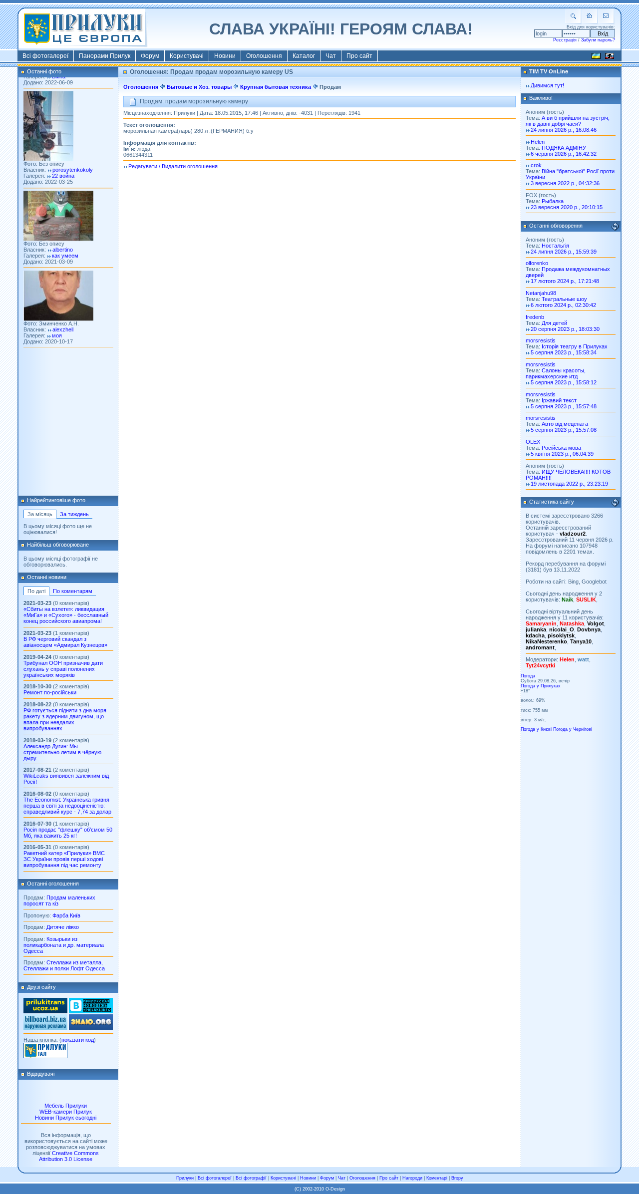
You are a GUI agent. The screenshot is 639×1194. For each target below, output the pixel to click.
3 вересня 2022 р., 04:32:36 (565, 183)
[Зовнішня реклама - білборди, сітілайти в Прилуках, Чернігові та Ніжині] (45, 1028)
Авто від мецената (565, 424)
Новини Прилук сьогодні (65, 1118)
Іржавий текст (559, 400)
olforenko (537, 263)
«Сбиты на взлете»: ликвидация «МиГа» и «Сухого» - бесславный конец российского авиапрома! (65, 615)
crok (536, 165)
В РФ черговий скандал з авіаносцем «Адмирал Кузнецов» (65, 642)
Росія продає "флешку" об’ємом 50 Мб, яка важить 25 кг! (67, 833)
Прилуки (185, 1178)
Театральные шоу (564, 299)
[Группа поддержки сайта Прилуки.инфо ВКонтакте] (91, 1011)
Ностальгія (555, 246)
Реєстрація (565, 39)
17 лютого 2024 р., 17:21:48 (565, 281)
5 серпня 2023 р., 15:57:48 (564, 406)
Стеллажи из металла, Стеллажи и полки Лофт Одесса (64, 965)
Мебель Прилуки (65, 1106)
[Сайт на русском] (609, 57)
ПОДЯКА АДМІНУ (564, 148)
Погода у (541, 685)
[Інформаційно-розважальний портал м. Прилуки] (45, 1056)
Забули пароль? (598, 39)
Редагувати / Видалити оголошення (173, 166)
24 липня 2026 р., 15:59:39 (564, 252)
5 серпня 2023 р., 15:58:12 (564, 382)
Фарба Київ (66, 915)
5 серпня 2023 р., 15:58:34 (564, 352)
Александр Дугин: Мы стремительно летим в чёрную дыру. (62, 752)
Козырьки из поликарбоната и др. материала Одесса (63, 945)
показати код (77, 1040)
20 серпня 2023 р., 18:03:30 (565, 329)
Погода (528, 675)
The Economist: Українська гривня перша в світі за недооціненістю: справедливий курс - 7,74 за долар (67, 806)
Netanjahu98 (541, 293)
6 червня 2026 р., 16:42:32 (564, 154)
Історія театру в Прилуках (575, 346)
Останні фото (44, 71)
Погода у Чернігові (572, 729)
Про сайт (359, 55)
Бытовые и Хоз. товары (199, 87)
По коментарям (72, 591)
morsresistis (541, 340)
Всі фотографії (251, 1178)
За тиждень (74, 514)
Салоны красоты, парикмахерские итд (556, 373)
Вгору (457, 1178)
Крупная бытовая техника (275, 87)
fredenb (535, 317)
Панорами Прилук (104, 55)
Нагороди (412, 1178)
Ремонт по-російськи (49, 692)
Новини (225, 55)
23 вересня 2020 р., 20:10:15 (567, 207)
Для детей (554, 323)
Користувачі (187, 55)
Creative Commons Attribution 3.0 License (69, 1156)
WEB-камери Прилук (65, 1112)
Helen (538, 142)
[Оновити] (615, 227)
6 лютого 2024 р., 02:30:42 (563, 305)
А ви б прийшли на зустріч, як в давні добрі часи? (568, 121)
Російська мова (561, 448)
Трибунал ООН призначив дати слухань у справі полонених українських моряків (63, 669)
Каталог (304, 55)
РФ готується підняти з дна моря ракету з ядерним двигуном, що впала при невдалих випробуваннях (64, 719)
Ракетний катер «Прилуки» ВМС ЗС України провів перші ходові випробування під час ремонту (64, 859)
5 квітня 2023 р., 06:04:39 (562, 454)
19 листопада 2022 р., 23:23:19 (569, 484)
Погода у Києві (536, 729)
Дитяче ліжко (62, 927)
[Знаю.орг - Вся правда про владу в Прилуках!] (91, 1028)
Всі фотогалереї (45, 55)
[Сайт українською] (596, 57)
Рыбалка (553, 201)
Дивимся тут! (547, 85)
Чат (330, 55)
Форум (150, 55)
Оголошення (264, 55)
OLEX (533, 442)
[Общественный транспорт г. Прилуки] (45, 1011)
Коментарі (436, 1178)
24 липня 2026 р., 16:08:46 (564, 130)
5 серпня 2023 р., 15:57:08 (564, 430)
